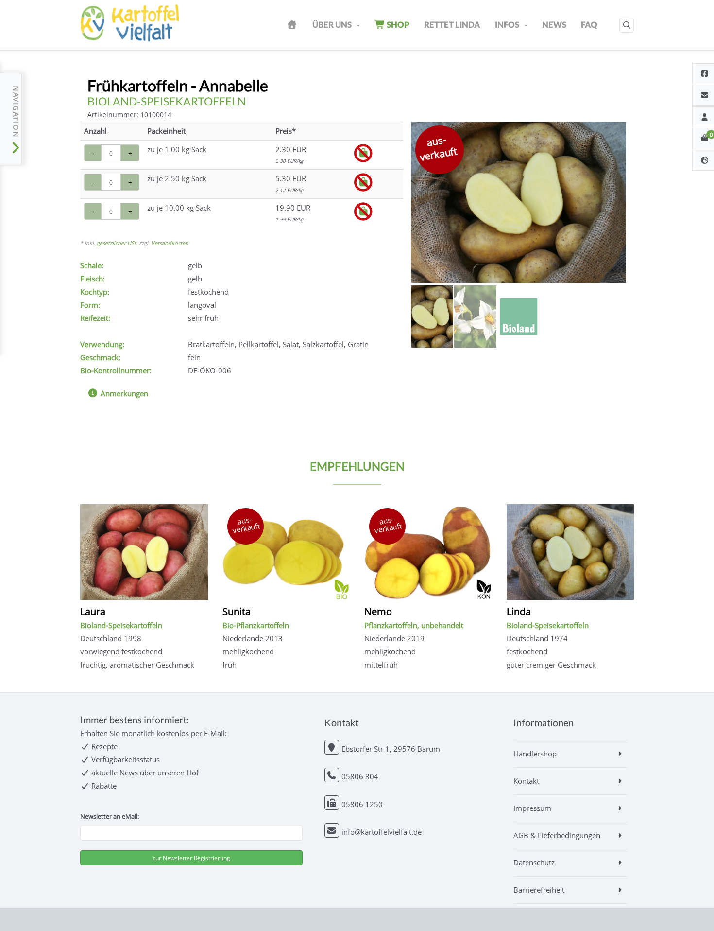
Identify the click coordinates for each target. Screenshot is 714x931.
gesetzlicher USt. (117, 242)
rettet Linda (452, 24)
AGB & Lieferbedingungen (556, 835)
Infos (507, 24)
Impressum (532, 808)
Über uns (332, 24)
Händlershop (535, 753)
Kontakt (526, 781)
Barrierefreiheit (538, 890)
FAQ (589, 24)
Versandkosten (169, 242)
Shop (397, 24)
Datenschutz (534, 862)
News (554, 24)
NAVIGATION (16, 113)
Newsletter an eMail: (109, 816)
